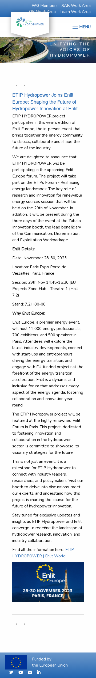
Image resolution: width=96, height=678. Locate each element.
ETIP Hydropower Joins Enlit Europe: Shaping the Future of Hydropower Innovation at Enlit (45, 101)
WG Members (45, 5)
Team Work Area (75, 11)
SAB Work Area (76, 5)
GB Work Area (42, 11)
